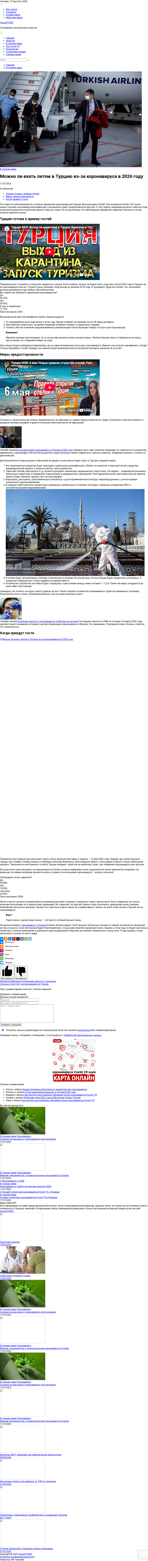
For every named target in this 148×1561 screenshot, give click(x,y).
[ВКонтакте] (1, 939)
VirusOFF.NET (7, 22)
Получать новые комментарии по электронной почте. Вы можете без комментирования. (60, 1030)
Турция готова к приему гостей (22, 193)
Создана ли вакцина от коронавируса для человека (28, 1139)
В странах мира (14, 43)
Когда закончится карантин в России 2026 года (50, 1092)
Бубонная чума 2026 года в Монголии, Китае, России (52, 1097)
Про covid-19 (13, 46)
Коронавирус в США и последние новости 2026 (25, 1186)
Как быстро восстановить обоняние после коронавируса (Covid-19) (60, 1095)
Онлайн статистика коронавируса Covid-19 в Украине (28, 1197)
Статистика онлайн (16, 51)
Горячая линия (13, 54)
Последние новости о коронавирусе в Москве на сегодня (47, 621)
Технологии (12, 49)
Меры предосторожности (20, 196)
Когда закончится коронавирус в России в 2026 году (44, 450)
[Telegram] (30, 939)
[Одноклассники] (6, 939)
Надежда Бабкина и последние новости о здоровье (28, 981)
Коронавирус (24, 1136)
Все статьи (11, 9)
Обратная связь (14, 17)
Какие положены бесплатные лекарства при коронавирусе (55, 1089)
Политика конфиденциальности (17, 1556)
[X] (18, 939)
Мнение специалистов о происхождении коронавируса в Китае (34, 1175)
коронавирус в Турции (33, 925)
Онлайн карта (13, 14)
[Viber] (22, 939)
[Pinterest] (14, 939)
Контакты (11, 12)
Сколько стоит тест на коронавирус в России (24, 984)
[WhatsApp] (26, 939)
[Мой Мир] (10, 939)
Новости (10, 40)
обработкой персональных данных (83, 1035)
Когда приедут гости (17, 199)
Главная (10, 38)
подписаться (84, 1030)
